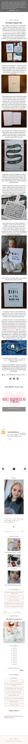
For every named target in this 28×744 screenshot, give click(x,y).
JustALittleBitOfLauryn (13, 432)
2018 (14, 662)
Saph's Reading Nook (13, 606)
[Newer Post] (3, 469)
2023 (13, 653)
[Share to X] (10, 378)
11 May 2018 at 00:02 (22, 433)
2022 (13, 655)
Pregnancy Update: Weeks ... (14, 552)
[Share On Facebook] (14, 378)
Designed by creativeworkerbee (14, 741)
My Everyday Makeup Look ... (14, 585)
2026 (14, 648)
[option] (14, 404)
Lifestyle (14, 681)
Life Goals (14, 568)
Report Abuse (14, 711)
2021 (14, 657)
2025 (14, 650)
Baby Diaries (14, 701)
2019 (14, 660)
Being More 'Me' (14, 695)
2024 (13, 651)
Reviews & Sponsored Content (18, 374)
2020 (13, 659)
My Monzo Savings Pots (14, 619)
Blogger (17, 674)
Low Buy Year (12, 600)
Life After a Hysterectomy (14, 698)
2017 (14, 664)
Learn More (12, 10)
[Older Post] (25, 469)
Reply (9, 439)
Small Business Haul (14, 408)
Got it (17, 10)
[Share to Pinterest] (17, 378)
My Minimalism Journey (13, 603)
